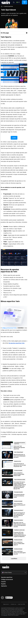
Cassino (3, 581)
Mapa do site (6, 604)
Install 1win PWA (21, 604)
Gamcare (5, 615)
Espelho (3, 584)
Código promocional (7, 579)
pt (19, 2)
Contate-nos (13, 604)
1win (9, 328)
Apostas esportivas (6, 577)
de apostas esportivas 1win (17, 343)
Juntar (14, 137)
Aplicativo (4, 586)
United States (8, 572)
